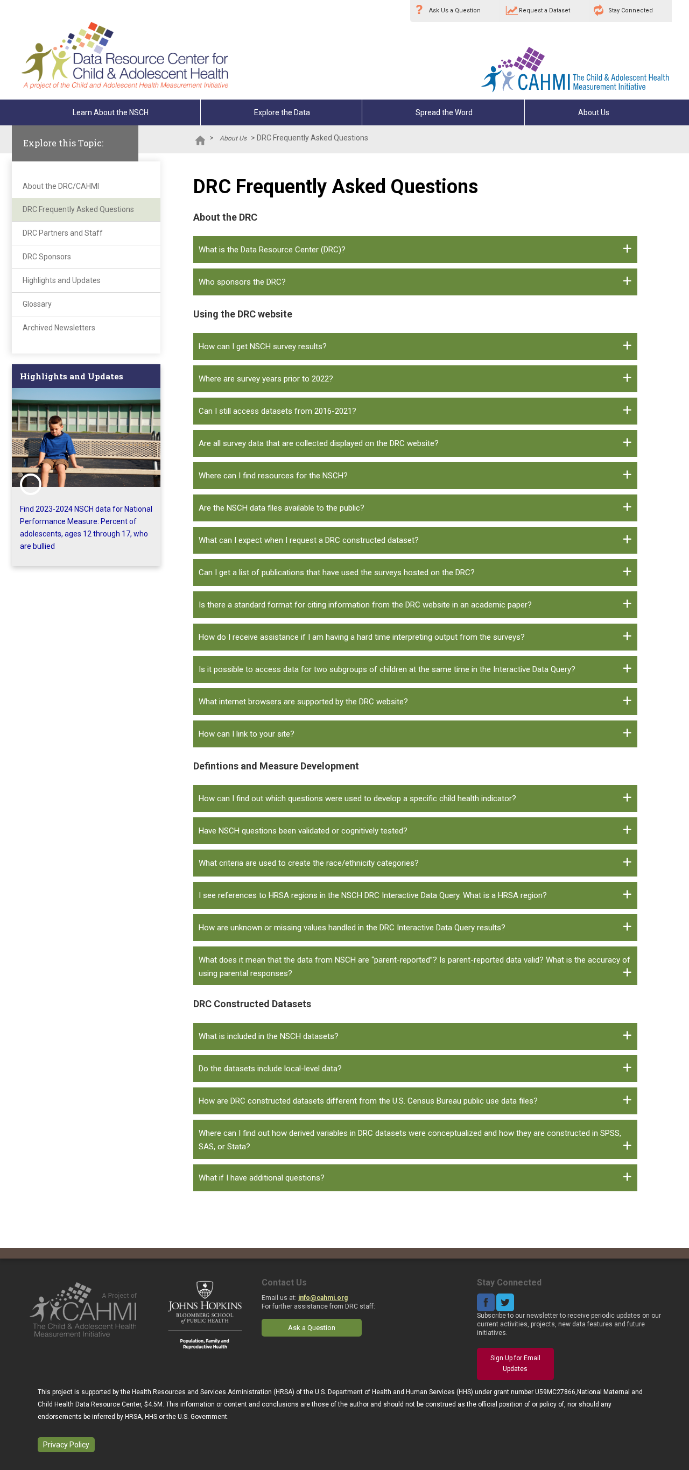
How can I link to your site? (246, 734)
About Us (593, 112)
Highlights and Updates (62, 280)
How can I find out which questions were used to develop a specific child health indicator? (357, 798)
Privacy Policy (66, 1444)
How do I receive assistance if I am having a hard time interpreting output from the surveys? (362, 637)
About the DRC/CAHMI (61, 186)
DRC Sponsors (47, 256)
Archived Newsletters (59, 327)
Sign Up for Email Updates (515, 1363)
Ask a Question (311, 1328)
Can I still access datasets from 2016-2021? (277, 411)
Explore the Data (282, 112)
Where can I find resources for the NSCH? (273, 475)
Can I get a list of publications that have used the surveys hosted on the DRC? (337, 572)
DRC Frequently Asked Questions (78, 209)
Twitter (505, 1302)
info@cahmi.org (323, 1298)
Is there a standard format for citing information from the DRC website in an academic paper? (365, 605)
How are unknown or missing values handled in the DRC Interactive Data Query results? (352, 927)
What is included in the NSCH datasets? (269, 1036)
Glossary (37, 304)
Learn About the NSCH (111, 112)
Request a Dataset (544, 10)
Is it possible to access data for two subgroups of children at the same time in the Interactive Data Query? (387, 669)
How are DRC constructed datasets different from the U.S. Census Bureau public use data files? (368, 1101)
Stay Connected (630, 10)
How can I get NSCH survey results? (263, 346)
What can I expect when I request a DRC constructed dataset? (309, 540)
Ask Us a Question (455, 10)
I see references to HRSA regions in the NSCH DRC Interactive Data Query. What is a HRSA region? (373, 895)
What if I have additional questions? (262, 1178)
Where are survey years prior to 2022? (266, 379)
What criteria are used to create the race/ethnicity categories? (309, 863)
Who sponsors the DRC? (242, 282)
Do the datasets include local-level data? (270, 1068)
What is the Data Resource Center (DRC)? (272, 250)
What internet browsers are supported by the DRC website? (303, 701)
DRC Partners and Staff (63, 233)
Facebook (486, 1302)
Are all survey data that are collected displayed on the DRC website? (319, 443)
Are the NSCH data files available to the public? (281, 508)
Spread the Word (444, 112)
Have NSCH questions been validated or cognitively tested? (303, 831)
